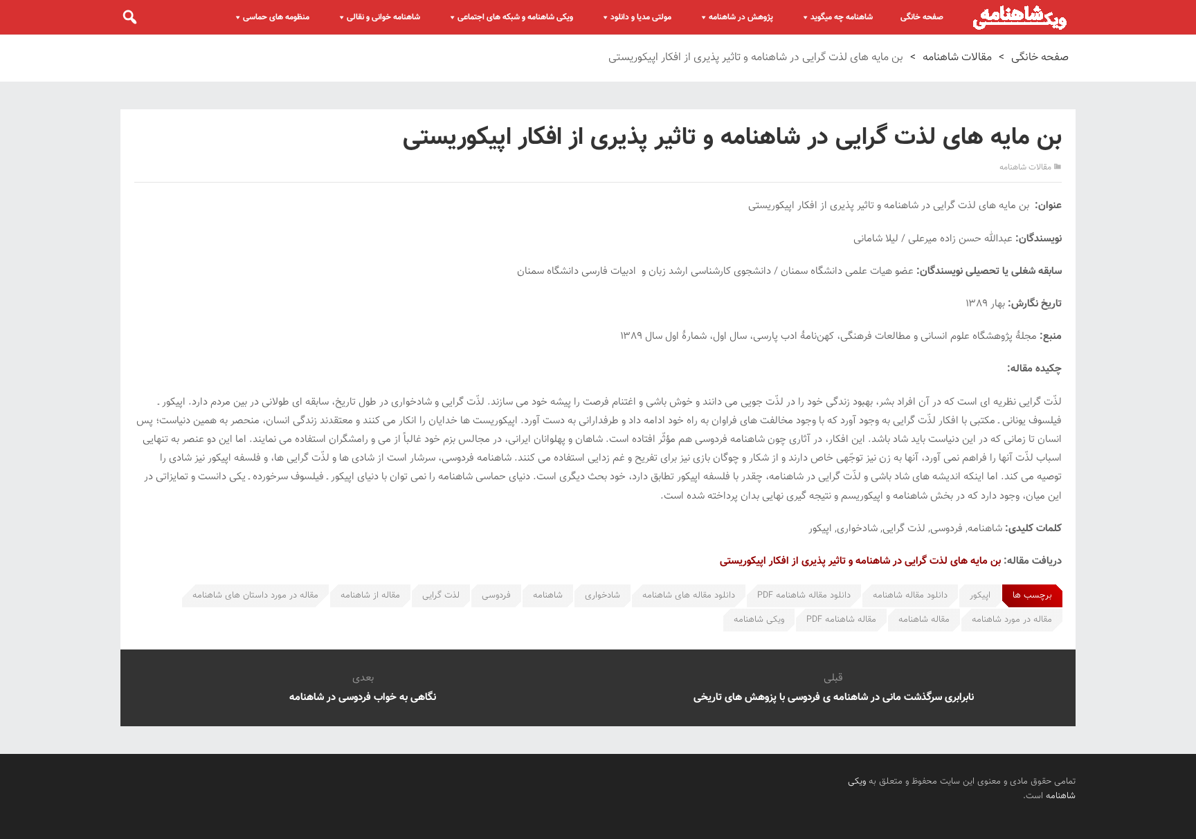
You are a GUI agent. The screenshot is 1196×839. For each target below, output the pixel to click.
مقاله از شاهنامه (370, 595)
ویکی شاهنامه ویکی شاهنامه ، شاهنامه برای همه (1020, 17)
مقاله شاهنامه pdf (841, 620)
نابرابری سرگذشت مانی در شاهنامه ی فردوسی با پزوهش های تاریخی (834, 698)
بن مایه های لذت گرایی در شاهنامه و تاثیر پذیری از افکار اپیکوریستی (860, 561)
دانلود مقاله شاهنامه (910, 595)
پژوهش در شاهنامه (741, 17)
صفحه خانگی (921, 17)
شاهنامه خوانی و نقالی (383, 17)
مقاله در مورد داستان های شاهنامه (255, 595)
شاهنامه (548, 595)
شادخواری (602, 595)
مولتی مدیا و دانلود (640, 17)
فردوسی (496, 595)
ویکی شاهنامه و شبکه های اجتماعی (515, 17)
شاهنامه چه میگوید (841, 17)
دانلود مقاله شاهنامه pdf (804, 595)
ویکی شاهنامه (759, 620)
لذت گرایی (441, 595)
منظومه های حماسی (276, 17)
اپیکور (980, 595)
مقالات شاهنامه (957, 57)
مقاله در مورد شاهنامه (1012, 620)
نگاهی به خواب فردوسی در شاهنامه (362, 698)
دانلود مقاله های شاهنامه (688, 595)
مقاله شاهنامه (924, 620)
